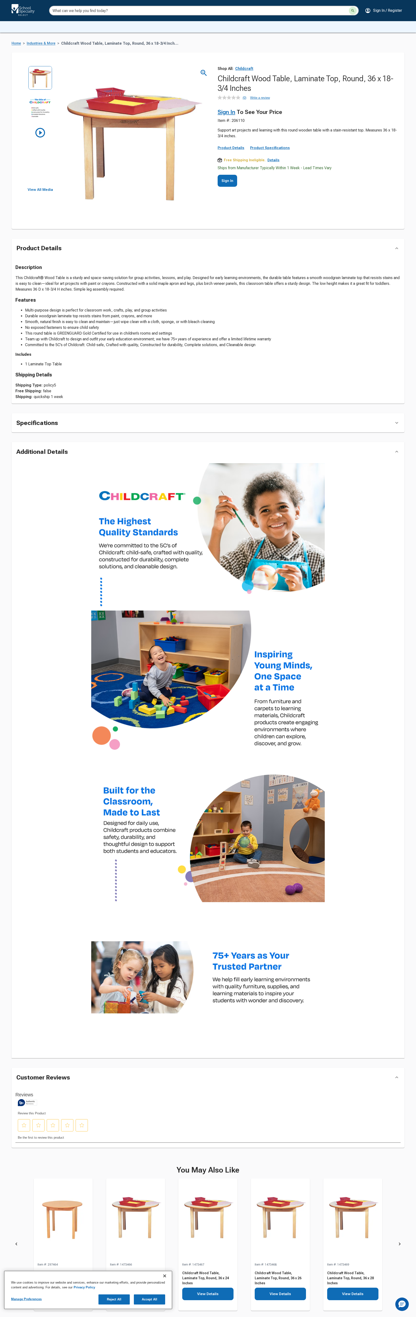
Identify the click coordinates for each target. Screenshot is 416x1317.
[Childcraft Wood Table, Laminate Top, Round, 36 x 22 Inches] (135, 1220)
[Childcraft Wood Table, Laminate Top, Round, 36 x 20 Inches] (63, 1220)
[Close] (164, 1276)
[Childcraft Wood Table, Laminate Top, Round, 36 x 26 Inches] (280, 1220)
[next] (399, 1245)
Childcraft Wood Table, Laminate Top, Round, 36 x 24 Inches (205, 1278)
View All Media (40, 189)
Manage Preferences (26, 1299)
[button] (383, 10)
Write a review (260, 98)
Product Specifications (270, 148)
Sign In (226, 112)
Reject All (114, 1299)
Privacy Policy (84, 1287)
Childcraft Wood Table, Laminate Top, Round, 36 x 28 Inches (350, 1278)
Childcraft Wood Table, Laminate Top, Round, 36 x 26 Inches (278, 1278)
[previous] (16, 1245)
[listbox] (40, 127)
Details (273, 160)
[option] (40, 81)
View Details (208, 1294)
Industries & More (41, 43)
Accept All (149, 1299)
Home (16, 43)
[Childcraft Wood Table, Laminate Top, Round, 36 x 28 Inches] (352, 1220)
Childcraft (244, 68)
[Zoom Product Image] (204, 73)
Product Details (231, 148)
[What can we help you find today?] (353, 11)
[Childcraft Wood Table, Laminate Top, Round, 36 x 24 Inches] (208, 1220)
